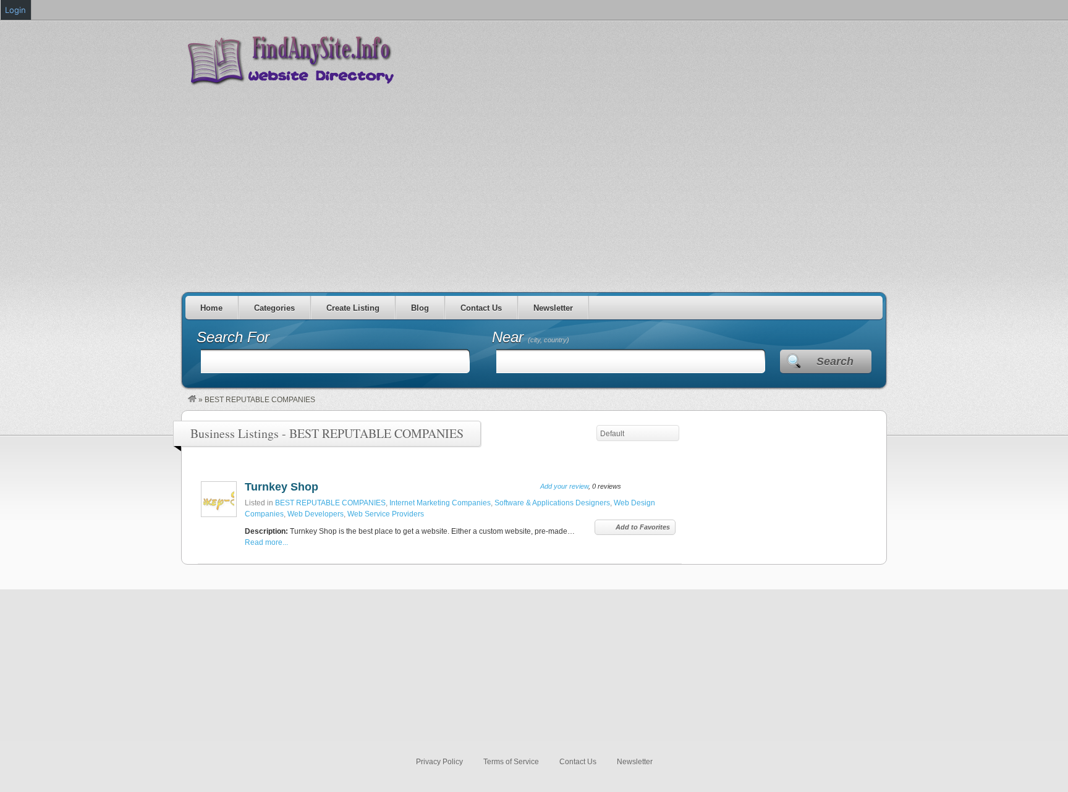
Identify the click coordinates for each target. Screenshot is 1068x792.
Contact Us (481, 308)
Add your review (564, 486)
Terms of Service (511, 761)
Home (211, 308)
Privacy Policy (439, 761)
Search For (233, 337)
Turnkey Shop (281, 487)
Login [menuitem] (15, 10)
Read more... (266, 542)
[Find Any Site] (192, 399)
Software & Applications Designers (552, 503)
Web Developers (315, 514)
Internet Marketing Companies (440, 503)
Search (835, 361)
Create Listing (352, 308)
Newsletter (553, 308)
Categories (274, 308)
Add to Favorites (643, 527)
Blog (420, 308)
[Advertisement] (534, 184)
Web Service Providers (385, 514)
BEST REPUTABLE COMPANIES (330, 503)
